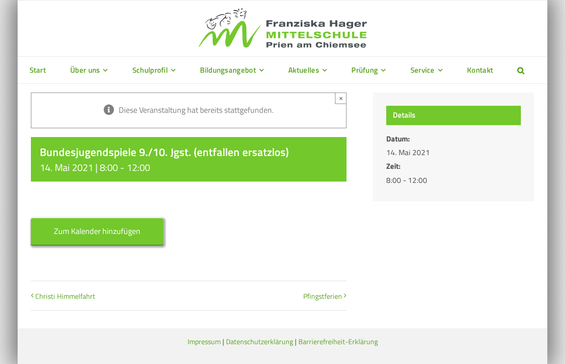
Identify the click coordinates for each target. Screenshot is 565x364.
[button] (521, 70)
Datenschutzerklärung (259, 341)
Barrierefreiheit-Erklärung (338, 341)
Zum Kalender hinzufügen (97, 231)
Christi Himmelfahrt (65, 296)
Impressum (204, 341)
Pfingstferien (322, 296)
